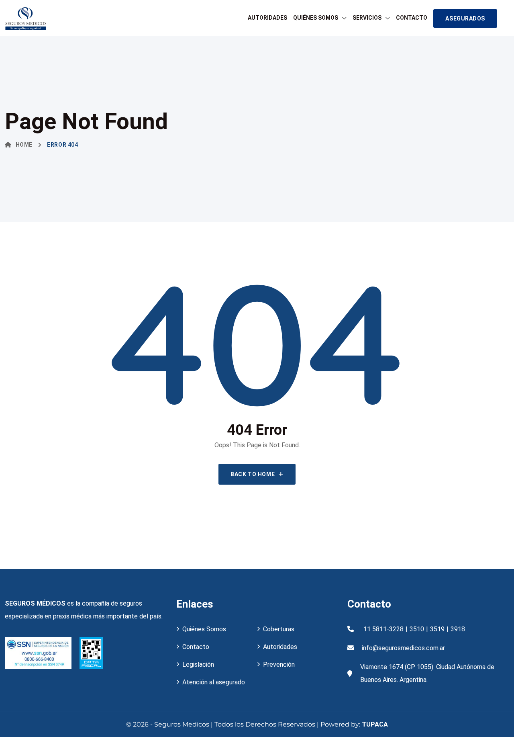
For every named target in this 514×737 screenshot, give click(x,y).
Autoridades (267, 17)
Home (24, 144)
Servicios (367, 17)
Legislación (198, 664)
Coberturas (278, 629)
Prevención (279, 664)
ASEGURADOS (465, 18)
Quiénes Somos (315, 17)
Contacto (411, 17)
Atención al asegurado (213, 682)
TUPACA (375, 724)
